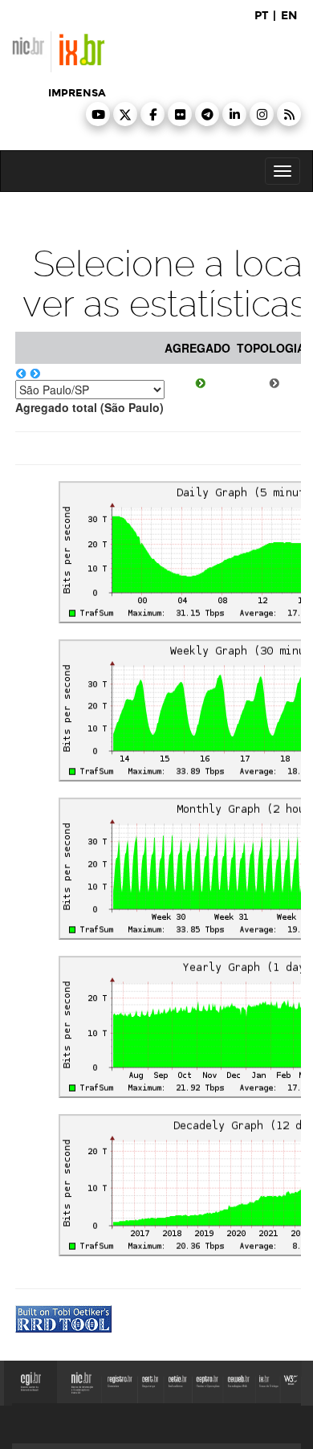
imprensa (77, 93)
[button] (98, 114)
